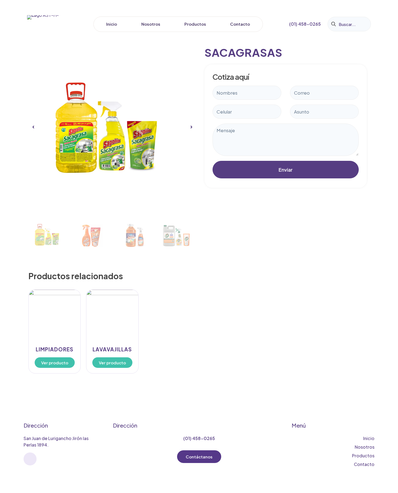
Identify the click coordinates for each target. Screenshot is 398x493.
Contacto (364, 464)
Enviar (286, 169)
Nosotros (364, 447)
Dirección (36, 425)
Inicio (368, 438)
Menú (299, 425)
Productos (363, 455)
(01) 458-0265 (199, 438)
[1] (112, 127)
